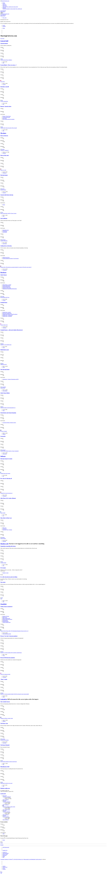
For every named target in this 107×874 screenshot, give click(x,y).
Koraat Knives (5, 620)
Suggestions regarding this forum (8, 546)
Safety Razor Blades (5, 393)
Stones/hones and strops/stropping (8, 412)
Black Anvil (5, 617)
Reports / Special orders (5, 106)
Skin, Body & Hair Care (6, 518)
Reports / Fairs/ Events (7, 116)
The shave (3, 133)
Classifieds (3, 604)
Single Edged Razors (6, 286)
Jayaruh (4, 300)
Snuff (4, 696)
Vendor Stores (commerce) (6, 606)
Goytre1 (4, 84)
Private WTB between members (7, 657)
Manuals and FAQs (6, 257)
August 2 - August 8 (6, 811)
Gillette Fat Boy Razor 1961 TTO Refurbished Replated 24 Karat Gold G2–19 (14, 630)
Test (1, 598)
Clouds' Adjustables (3, 240)
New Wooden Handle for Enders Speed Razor (8, 761)
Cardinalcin (5, 270)
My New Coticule (3, 431)
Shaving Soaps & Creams (6, 458)
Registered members (6, 8)
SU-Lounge (3, 567)
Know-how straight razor (7, 313)
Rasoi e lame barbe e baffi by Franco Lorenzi (8, 213)
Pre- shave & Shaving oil (6, 478)
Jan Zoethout (5, 390)
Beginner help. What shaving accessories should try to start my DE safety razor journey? (15, 267)
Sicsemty (4, 153)
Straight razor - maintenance (8, 315)
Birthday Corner (5, 572)
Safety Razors (3, 274)
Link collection (3, 218)
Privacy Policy (5, 854)
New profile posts (10, 6)
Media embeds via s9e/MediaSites (29, 859)
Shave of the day (4, 135)
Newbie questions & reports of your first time (11, 258)
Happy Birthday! (6, 59)
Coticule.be (3, 699)
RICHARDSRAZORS (7, 633)
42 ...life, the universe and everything (8, 576)
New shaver (2, 81)
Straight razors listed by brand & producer (10, 314)
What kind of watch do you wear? (6, 783)
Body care (4, 527)
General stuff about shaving (6, 194)
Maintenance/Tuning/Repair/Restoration (10, 288)
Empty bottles (2, 512)
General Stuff (4, 41)
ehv (3, 476)
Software (3, 456)
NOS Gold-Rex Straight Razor (11, 652)
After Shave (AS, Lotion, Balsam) (8, 498)
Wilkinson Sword (3, 364)
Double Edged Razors (6, 285)
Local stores (5, 232)
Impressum (5, 855)
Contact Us (5, 852)
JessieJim (4, 541)
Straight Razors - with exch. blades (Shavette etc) (11, 330)
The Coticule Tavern (5, 701)
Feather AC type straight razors (5, 344)
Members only (4, 543)
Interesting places (6, 230)
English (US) (5, 850)
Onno (4, 655)
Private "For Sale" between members (8, 636)
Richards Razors (5, 621)
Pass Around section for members (8, 119)
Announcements (4, 43)
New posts (4, 4)
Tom (3, 216)
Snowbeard (5, 243)
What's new (5, 5)
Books (4, 204)
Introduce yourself (4, 86)
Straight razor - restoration (7, 316)
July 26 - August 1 (6, 816)
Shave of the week (4, 155)
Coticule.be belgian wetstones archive (9, 422)
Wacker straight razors (6, 622)
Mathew (4, 434)
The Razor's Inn (4, 723)
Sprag (4, 347)
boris (3, 833)
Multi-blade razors (4, 349)
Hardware (3, 272)
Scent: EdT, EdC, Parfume (7, 529)
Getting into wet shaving (6, 245)
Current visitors (12, 8)
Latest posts (3, 793)
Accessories (2, 436)
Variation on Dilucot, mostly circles (6, 718)
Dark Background (6, 847)
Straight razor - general (7, 312)
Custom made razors (4, 324)
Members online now (5, 788)
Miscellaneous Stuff (4, 766)
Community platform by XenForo (11, 859)
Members (4, 7)
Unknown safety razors (7, 287)
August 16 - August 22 (4, 150)
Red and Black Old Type (4, 297)
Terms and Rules (6, 853)
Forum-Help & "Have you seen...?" (8, 65)
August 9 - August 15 (6, 801)
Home (4, 2)
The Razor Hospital (4, 745)
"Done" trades (3, 679)
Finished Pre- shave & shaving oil (6, 493)
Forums (4, 3)
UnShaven (4, 172)
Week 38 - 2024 (3, 170)
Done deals (5, 118)
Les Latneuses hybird (5, 674)
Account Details (3, 562)
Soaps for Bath (3, 538)
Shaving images (4, 175)
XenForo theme (38, 859)
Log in (1, 842)
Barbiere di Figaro (6, 616)
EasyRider (4, 742)
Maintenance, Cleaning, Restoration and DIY (11, 379)
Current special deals (6, 117)
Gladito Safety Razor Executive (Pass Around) (8, 127)
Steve (4, 410)
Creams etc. (5, 528)
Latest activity (15, 6)
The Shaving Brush (4, 369)
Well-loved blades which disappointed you (7, 407)
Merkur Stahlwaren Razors (7, 619)
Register (1, 844)
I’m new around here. (4, 101)
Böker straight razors (6, 618)
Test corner (2, 582)
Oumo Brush (2, 387)
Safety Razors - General (7, 284)
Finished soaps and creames (5, 473)
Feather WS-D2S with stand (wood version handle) (14, 694)
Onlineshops (5, 231)
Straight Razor (3, 302)
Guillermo (4, 327)
